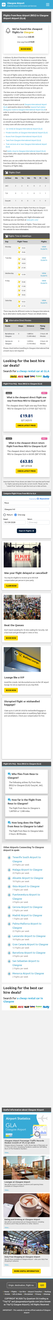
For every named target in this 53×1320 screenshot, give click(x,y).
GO (42, 1285)
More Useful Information (26, 1271)
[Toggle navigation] (47, 4)
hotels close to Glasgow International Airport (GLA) (26, 151)
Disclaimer (28, 1294)
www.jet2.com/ (32, 220)
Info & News (17, 1294)
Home (6, 1291)
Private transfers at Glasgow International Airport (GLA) (27, 133)
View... (7, 1153)
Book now (26, 49)
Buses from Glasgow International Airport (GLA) (24, 136)
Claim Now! (11, 586)
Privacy (38, 1294)
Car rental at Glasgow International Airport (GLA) (24, 129)
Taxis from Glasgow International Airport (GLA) (23, 140)
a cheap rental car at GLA (33, 371)
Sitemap (47, 1294)
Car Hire (22, 1291)
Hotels (7, 1294)
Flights (14, 1291)
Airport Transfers (35, 1291)
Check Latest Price (27, 425)
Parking (48, 1291)
